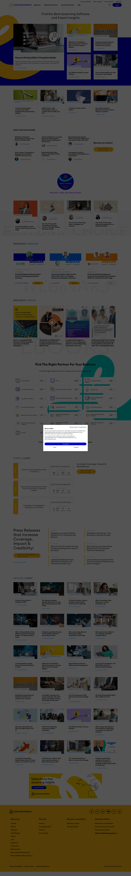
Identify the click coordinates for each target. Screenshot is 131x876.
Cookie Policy (82, 427)
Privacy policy (74, 427)
